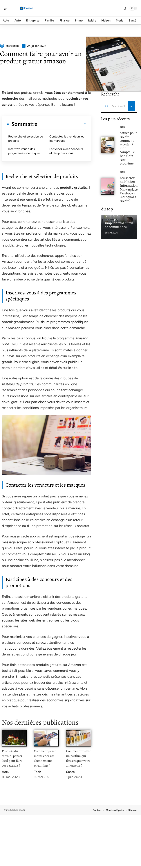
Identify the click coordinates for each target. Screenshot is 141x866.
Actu (5, 772)
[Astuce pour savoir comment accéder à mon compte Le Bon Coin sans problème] (107, 145)
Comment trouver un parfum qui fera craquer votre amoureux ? (78, 758)
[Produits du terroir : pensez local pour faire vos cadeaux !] (14, 738)
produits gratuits (73, 187)
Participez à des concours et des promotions (66, 151)
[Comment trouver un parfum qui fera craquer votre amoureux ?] (78, 738)
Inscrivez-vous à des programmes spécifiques (24, 151)
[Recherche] (124, 8)
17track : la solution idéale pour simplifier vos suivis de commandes (119, 221)
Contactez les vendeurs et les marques (66, 138)
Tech (37, 772)
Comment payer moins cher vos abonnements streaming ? (45, 758)
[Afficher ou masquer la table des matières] (61, 124)
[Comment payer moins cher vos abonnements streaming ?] (46, 738)
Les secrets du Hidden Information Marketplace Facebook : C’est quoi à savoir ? (129, 189)
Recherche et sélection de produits (25, 138)
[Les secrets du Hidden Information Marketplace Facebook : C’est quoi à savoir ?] (107, 186)
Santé (70, 772)
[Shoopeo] (26, 8)
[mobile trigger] (7, 8)
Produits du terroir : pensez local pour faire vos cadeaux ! (12, 758)
